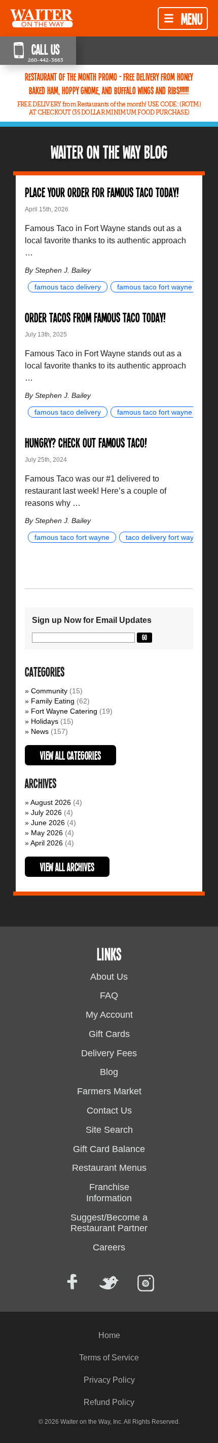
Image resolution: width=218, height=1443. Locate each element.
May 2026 (47, 833)
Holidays (44, 721)
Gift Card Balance (109, 1149)
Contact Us (109, 1110)
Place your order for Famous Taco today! (101, 191)
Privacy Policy (109, 1380)
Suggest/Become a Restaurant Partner (109, 1223)
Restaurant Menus (109, 1168)
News (40, 731)
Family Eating (53, 701)
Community (49, 691)
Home (109, 1335)
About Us (109, 977)
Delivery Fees (109, 1053)
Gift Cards (109, 1034)
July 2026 (46, 812)
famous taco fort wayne (154, 287)
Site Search (109, 1130)
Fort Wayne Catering (64, 711)
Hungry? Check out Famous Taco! (86, 442)
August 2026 (50, 802)
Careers (109, 1247)
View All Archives (67, 866)
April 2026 (46, 843)
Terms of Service (109, 1357)
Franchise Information (109, 1192)
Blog (109, 1072)
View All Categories (70, 755)
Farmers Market (109, 1091)
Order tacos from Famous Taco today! (95, 317)
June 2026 (48, 823)
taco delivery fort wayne (164, 537)
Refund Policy (109, 1402)
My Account (109, 1015)
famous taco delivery (67, 287)
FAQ (109, 995)
